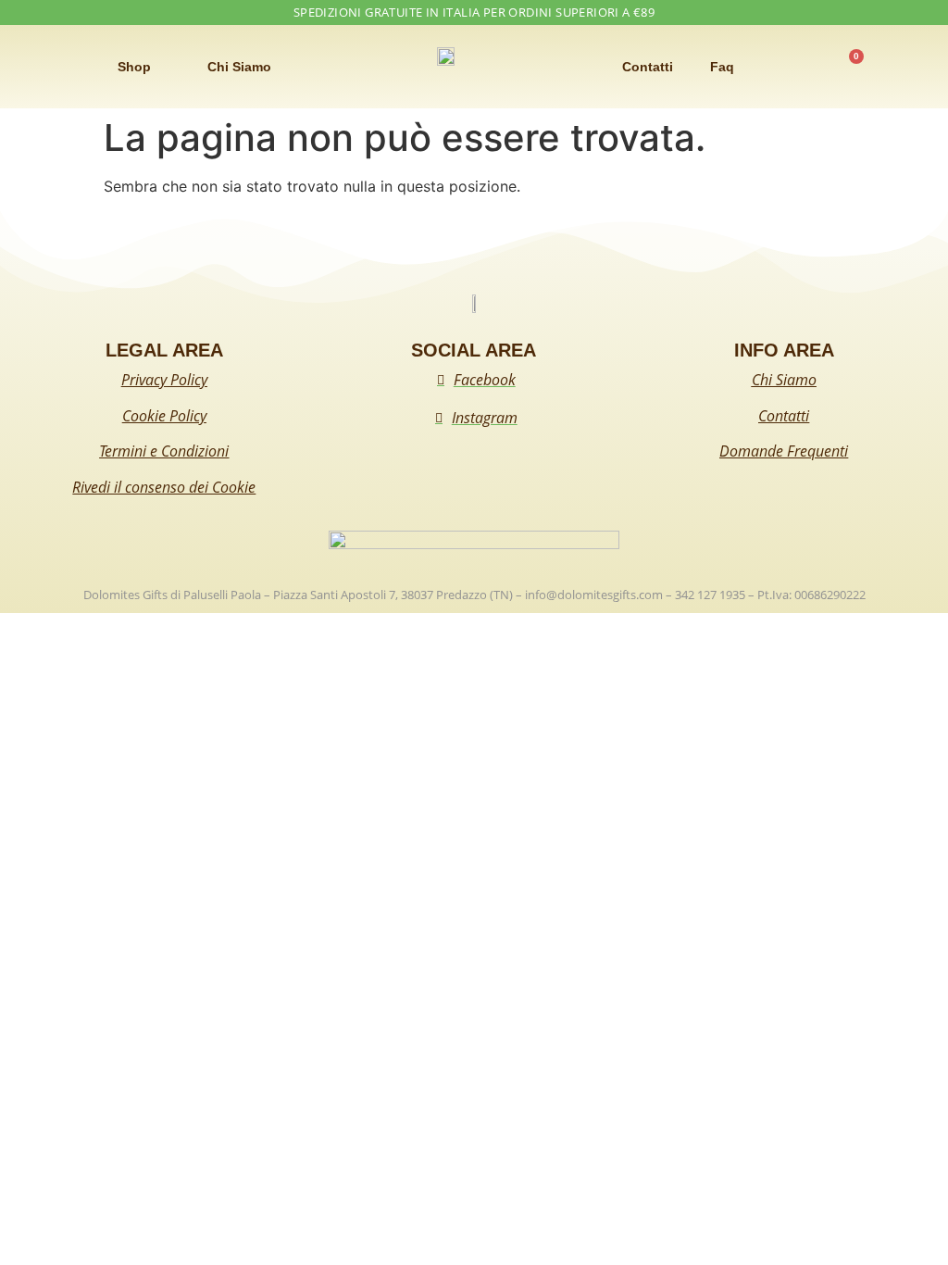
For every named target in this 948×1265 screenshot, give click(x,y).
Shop (134, 66)
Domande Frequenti (783, 451)
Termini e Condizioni (164, 451)
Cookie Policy (164, 416)
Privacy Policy (164, 379)
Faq (722, 66)
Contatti (647, 66)
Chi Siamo (239, 66)
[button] (39, 67)
